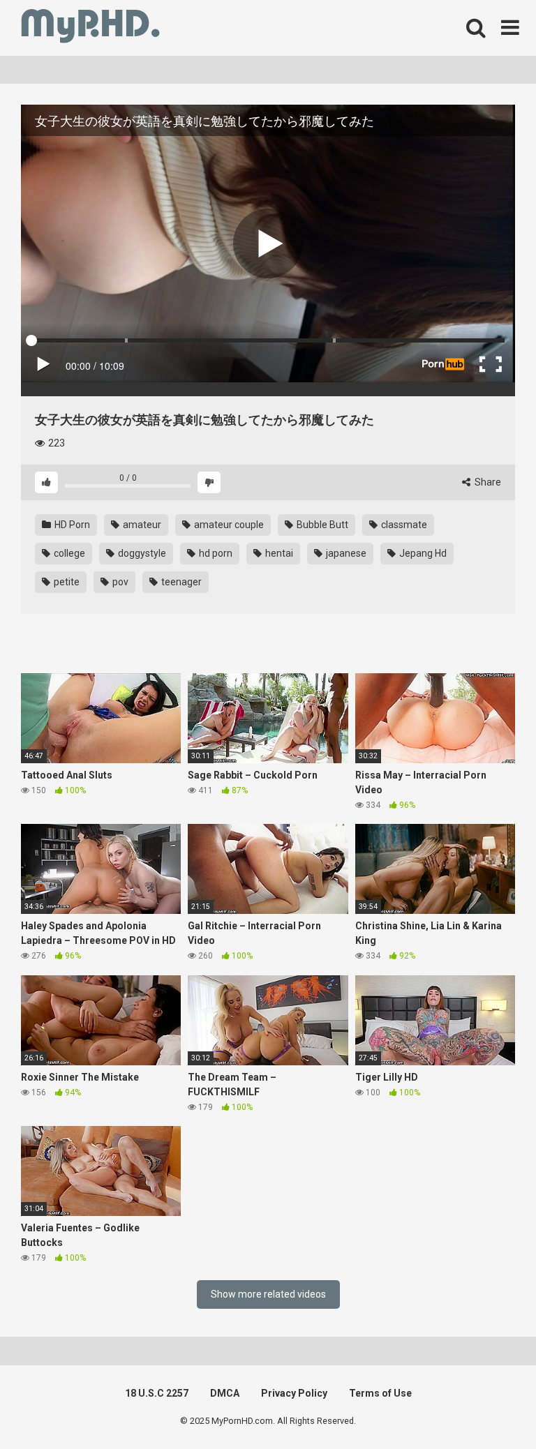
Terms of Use (380, 1393)
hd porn (214, 553)
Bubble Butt (321, 524)
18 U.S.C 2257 (156, 1393)
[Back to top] (489, 1406)
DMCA (224, 1393)
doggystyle (141, 553)
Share (486, 482)
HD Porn (71, 524)
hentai (278, 553)
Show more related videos (268, 1294)
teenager (180, 581)
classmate (403, 524)
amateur (141, 524)
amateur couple (228, 524)
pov (119, 581)
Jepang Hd (422, 553)
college (68, 553)
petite (66, 581)
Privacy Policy (294, 1393)
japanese (345, 553)
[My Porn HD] (90, 28)
